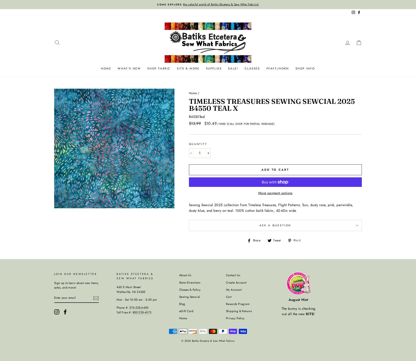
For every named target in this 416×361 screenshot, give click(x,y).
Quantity (198, 144)
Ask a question (275, 225)
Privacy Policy (235, 318)
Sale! (233, 68)
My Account (234, 289)
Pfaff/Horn (277, 68)
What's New (129, 68)
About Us (185, 275)
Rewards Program (238, 304)
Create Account (236, 282)
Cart (229, 297)
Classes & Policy (189, 289)
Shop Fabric (159, 68)
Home (106, 68)
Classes (252, 68)
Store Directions (189, 282)
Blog (182, 304)
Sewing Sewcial (189, 297)
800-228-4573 (142, 312)
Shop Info (305, 68)
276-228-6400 (139, 307)
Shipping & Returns (239, 311)
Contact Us (233, 275)
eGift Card (186, 311)
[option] (208, 4)
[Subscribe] (96, 298)
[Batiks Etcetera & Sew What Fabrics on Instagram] (56, 311)
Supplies (214, 68)
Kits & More (188, 68)
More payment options (275, 193)
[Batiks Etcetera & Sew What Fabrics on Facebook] (65, 311)
